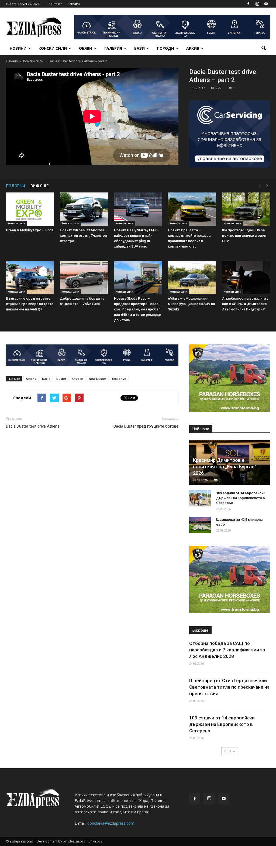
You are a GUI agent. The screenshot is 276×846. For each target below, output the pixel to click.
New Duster (97, 379)
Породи (165, 48)
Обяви (85, 48)
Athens (31, 379)
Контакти (55, 4)
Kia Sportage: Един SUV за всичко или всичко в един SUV (244, 235)
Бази (139, 48)
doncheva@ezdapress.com (110, 823)
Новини (18, 48)
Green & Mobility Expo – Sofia (29, 230)
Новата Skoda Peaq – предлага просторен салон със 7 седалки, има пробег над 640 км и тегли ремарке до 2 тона (137, 309)
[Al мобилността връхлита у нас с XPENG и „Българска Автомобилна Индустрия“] (246, 277)
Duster (61, 379)
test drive (119, 379)
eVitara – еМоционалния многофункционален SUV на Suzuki (191, 303)
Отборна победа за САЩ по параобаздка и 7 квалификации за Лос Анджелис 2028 (227, 650)
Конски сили (53, 48)
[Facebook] (248, 4)
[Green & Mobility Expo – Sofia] (30, 209)
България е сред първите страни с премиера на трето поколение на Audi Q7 (29, 303)
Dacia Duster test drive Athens (33, 426)
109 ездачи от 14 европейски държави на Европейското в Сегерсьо (240, 498)
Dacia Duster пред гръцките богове (145, 426)
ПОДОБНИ (15, 186)
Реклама (73, 4)
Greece (77, 379)
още (227, 751)
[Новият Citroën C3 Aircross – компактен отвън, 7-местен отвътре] (84, 209)
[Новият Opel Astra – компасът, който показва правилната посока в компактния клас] (192, 209)
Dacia (46, 379)
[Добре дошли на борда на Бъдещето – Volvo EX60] (84, 277)
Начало (12, 61)
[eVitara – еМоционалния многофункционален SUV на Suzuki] (192, 277)
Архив (192, 48)
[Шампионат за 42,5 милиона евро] (200, 525)
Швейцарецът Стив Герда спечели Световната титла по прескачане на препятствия (229, 687)
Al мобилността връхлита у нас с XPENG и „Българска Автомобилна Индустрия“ (245, 303)
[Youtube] (266, 4)
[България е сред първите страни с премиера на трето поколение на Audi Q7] (30, 277)
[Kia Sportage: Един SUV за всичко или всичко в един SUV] (246, 209)
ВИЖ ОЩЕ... (41, 186)
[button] (263, 48)
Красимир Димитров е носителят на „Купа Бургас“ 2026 (224, 466)
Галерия (113, 48)
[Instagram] (257, 4)
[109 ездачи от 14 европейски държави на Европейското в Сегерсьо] (200, 498)
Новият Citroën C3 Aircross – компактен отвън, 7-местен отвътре (84, 235)
